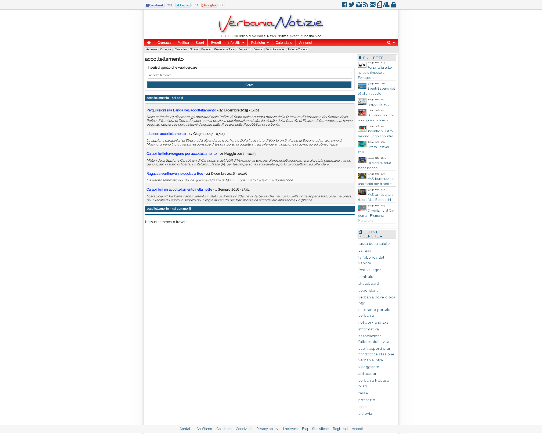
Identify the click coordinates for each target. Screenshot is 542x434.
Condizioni (244, 429)
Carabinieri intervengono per (182, 154)
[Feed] (366, 6)
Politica (183, 43)
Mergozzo (244, 49)
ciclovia (365, 413)
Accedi (357, 429)
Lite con (166, 134)
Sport (200, 43)
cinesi (363, 407)
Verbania (151, 49)
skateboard (368, 283)
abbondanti (368, 290)
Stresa (194, 49)
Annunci (305, 43)
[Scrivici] (373, 6)
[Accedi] (394, 6)
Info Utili (234, 43)
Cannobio (181, 49)
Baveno (206, 49)
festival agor (369, 270)
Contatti (186, 429)
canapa (364, 250)
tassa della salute (374, 243)
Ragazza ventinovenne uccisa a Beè (175, 174)
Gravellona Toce (224, 49)
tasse (363, 393)
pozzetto (366, 400)
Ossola (258, 49)
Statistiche (320, 429)
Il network (290, 429)
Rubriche (258, 43)
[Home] (149, 42)
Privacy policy (267, 429)
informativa (368, 329)
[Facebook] (345, 6)
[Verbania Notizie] (271, 33)
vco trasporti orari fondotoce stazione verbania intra (376, 354)
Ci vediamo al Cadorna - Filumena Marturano (376, 216)
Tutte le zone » (297, 49)
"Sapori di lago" (379, 104)
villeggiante (368, 367)
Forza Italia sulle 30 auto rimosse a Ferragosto (375, 73)
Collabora (224, 429)
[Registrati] (386, 6)
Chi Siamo (204, 429)
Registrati (340, 429)
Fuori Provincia (274, 49)
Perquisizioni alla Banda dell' (181, 110)
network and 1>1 (373, 322)
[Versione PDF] (379, 6)
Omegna (165, 49)
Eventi (216, 43)
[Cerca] (391, 42)
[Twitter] (352, 6)
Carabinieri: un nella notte (179, 189)
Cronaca (164, 43)
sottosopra (368, 374)
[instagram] (359, 6)
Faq (305, 429)
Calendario (284, 43)
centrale (365, 277)
